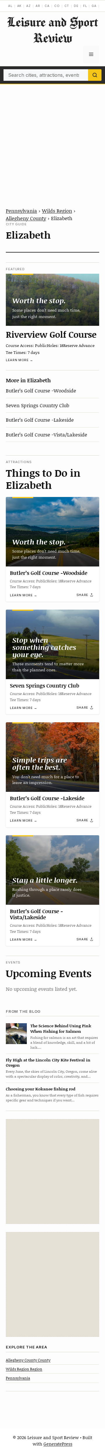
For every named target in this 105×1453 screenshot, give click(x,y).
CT (66, 6)
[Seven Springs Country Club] (52, 644)
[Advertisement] (52, 139)
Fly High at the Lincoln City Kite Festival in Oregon (48, 1062)
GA (94, 6)
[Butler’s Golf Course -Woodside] (52, 531)
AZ (28, 6)
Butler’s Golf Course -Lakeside (40, 419)
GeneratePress (57, 1444)
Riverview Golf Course (51, 334)
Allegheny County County (28, 1360)
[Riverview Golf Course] (52, 300)
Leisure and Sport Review (52, 30)
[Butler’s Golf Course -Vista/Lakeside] (52, 870)
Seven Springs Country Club (37, 405)
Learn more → (19, 360)
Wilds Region (57, 210)
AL (10, 6)
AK (19, 6)
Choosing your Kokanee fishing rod (40, 1089)
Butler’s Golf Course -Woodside (41, 390)
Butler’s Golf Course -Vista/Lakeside (46, 434)
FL (85, 6)
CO (57, 6)
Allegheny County (26, 218)
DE (76, 6)
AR (38, 6)
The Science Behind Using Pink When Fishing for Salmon (60, 1028)
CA (47, 6)
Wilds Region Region (24, 1369)
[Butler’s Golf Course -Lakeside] (52, 757)
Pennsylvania (21, 210)
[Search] (95, 75)
